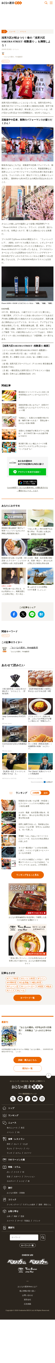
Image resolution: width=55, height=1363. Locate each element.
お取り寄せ (13, 1211)
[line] (20, 1098)
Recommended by (37, 782)
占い (8, 1172)
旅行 (10, 1188)
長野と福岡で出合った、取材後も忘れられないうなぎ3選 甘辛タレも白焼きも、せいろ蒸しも (34, 827)
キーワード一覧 (27, 1245)
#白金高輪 (24, 982)
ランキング (13, 1115)
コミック (12, 1199)
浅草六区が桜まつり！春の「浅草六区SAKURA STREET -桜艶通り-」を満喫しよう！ (26, 41)
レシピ (21, 1181)
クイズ (16, 1172)
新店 (22, 1128)
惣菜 (22, 1216)
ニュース (12, 31)
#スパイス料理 (28, 978)
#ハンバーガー (28, 986)
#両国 (40, 986)
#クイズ (10, 990)
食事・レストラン (16, 1139)
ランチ (9, 1153)
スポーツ (17, 1177)
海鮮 (15, 1216)
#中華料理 (11, 982)
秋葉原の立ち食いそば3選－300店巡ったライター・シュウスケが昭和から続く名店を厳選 (14, 560)
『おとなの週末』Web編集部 (13, 57)
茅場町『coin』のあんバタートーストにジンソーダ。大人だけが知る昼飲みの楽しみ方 (34, 838)
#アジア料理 (12, 978)
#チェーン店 (12, 986)
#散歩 (48, 986)
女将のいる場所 (6, 586)
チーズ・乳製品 (23, 1221)
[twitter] (13, 1098)
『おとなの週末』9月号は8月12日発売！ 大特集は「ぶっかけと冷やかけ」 (35, 1030)
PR (18, 1132)
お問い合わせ (27, 1295)
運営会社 (27, 1300)
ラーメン (19, 1149)
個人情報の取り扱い (27, 1291)
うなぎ (25, 1144)
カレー (16, 1144)
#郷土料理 (36, 982)
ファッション (29, 1177)
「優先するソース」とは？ (27, 491)
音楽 (8, 1177)
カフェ (18, 1153)
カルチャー (11, 1181)
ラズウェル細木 (29, 1205)
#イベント (5, 61)
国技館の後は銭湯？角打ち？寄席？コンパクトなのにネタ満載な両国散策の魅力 (13, 530)
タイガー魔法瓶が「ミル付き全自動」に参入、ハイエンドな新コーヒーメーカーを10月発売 (34, 850)
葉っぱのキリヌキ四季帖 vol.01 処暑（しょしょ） (38, 588)
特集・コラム (14, 1167)
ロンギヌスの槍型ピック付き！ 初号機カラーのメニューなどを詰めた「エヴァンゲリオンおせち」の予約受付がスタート (34, 862)
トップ (11, 1108)
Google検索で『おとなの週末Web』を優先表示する (27, 488)
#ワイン (41, 978)
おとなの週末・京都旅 (16, 1193)
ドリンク (36, 1221)
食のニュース (12, 1128)
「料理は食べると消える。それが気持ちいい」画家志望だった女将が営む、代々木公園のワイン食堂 (13, 591)
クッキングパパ (13, 1205)
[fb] (27, 1098)
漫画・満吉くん (44, 1205)
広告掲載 (27, 1304)
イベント (23, 31)
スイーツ (27, 1153)
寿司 (8, 1144)
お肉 (8, 1216)
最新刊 (11, 1227)
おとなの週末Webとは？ (27, 1287)
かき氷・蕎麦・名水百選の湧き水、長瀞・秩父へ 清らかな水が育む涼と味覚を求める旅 (40, 560)
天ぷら (9, 1149)
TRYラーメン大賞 (16, 1160)
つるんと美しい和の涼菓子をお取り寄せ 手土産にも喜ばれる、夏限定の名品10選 (40, 531)
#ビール (21, 990)
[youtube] (35, 1098)
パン (28, 1149)
